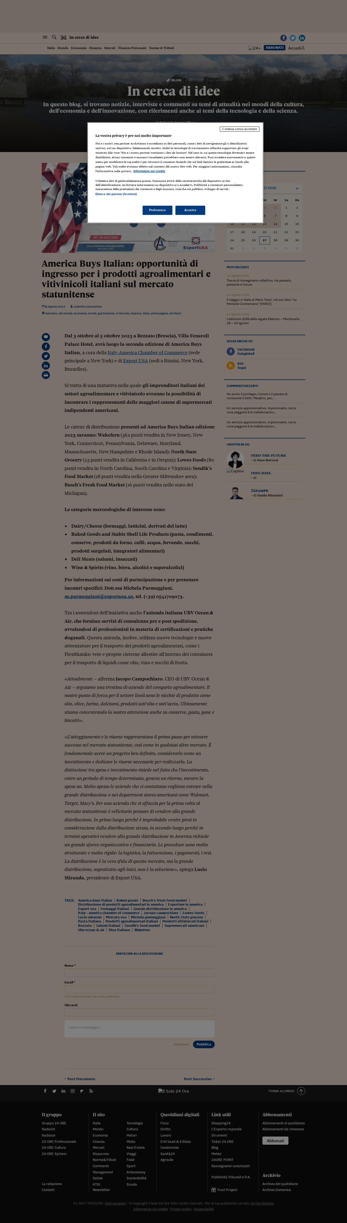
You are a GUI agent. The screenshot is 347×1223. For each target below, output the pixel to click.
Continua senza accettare (239, 129)
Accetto (190, 210)
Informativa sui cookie (149, 171)
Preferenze (157, 210)
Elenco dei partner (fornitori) (116, 194)
